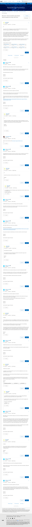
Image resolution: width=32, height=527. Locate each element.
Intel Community (4, 11)
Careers (24, 515)
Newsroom (18, 515)
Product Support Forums (10, 11)
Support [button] (9, 1)
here (24, 508)
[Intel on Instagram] (14, 518)
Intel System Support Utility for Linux (17, 140)
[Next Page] (18, 57)
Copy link (22, 83)
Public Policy (18, 516)
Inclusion (15, 516)
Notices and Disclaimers (25, 522)
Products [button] (5, 1)
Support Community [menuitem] (3, 3)
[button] (28, 22)
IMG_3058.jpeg (22, 44)
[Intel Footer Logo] (3, 520)
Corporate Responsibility (9, 516)
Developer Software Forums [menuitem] (13, 3)
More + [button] (13, 1)
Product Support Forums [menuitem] (22, 3)
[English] (19, 1)
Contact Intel (14, 515)
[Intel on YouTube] (12, 518)
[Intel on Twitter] (8, 518)
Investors (21, 515)
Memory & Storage (16, 11)
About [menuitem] (8, 3)
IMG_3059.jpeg (14, 44)
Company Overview (9, 515)
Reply (27, 52)
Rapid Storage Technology (22, 11)
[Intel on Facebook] (6, 518)
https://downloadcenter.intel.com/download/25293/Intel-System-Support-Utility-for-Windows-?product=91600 (15, 99)
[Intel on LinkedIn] (10, 518)
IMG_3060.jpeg (7, 44)
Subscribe (27, 15)
